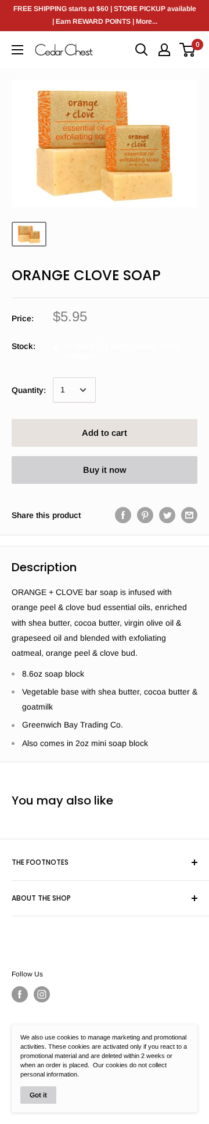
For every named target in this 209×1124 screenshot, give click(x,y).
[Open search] (141, 49)
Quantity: (29, 390)
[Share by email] (189, 515)
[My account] (164, 49)
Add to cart (104, 433)
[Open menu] (17, 49)
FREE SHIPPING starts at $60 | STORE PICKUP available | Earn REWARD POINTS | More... (104, 15)
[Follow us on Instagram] (42, 994)
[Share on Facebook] (123, 515)
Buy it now (104, 470)
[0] (188, 50)
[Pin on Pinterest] (145, 515)
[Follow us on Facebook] (20, 994)
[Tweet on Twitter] (167, 515)
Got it (38, 1095)
